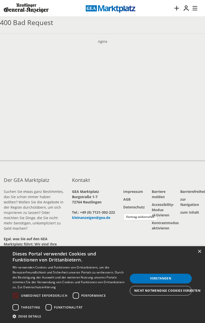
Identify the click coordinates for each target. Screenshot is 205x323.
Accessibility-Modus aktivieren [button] (162, 209)
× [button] (199, 251)
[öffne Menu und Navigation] (193, 7)
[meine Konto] (186, 8)
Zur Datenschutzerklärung (37, 287)
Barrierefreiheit (190, 191)
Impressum (133, 191)
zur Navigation (189, 202)
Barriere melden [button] (159, 194)
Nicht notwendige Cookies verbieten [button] (163, 290)
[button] (70, 316)
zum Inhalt (189, 212)
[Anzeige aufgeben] (176, 8)
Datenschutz (133, 207)
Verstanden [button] (160, 278)
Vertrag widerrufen (140, 217)
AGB (126, 199)
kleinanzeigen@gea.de (91, 217)
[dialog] (102, 284)
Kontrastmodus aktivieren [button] (162, 225)
